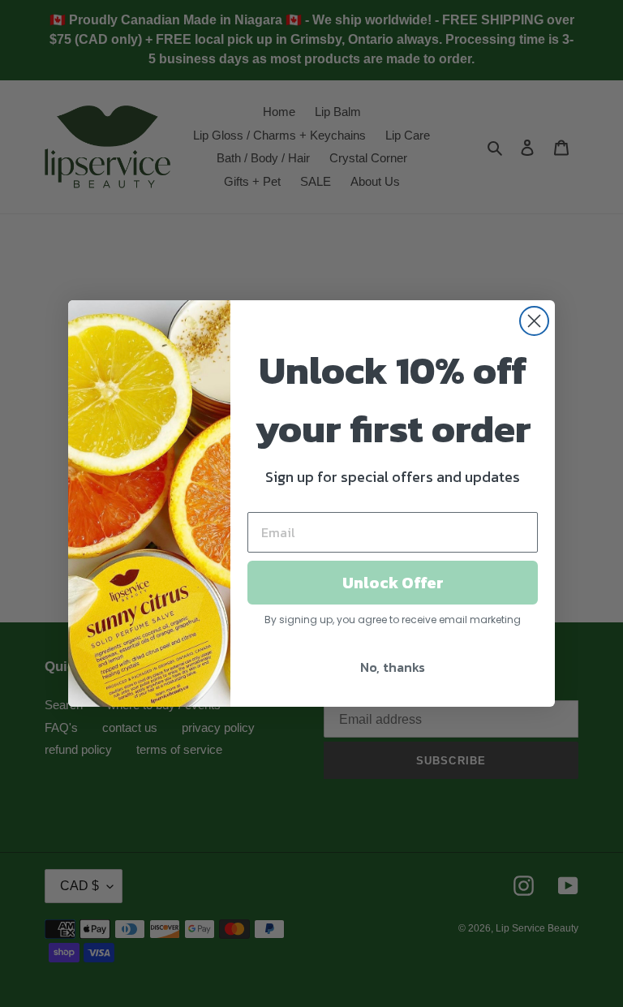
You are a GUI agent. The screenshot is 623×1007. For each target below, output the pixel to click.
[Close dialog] (534, 321)
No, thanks (392, 667)
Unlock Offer (393, 582)
